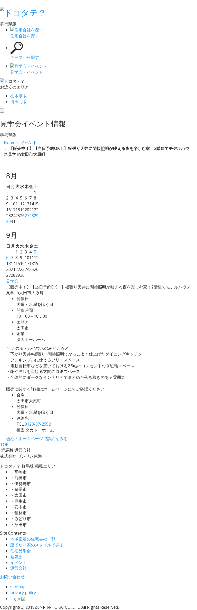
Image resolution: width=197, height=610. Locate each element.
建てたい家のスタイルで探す (37, 545)
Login (15, 598)
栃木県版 (18, 95)
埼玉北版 (18, 101)
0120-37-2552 (38, 424)
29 (36, 215)
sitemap (18, 587)
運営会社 (18, 568)
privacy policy (23, 592)
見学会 (12, 281)
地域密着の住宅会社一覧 (32, 539)
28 (31, 215)
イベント (18, 562)
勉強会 (16, 556)
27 (27, 215)
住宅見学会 (20, 550)
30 (8, 221)
